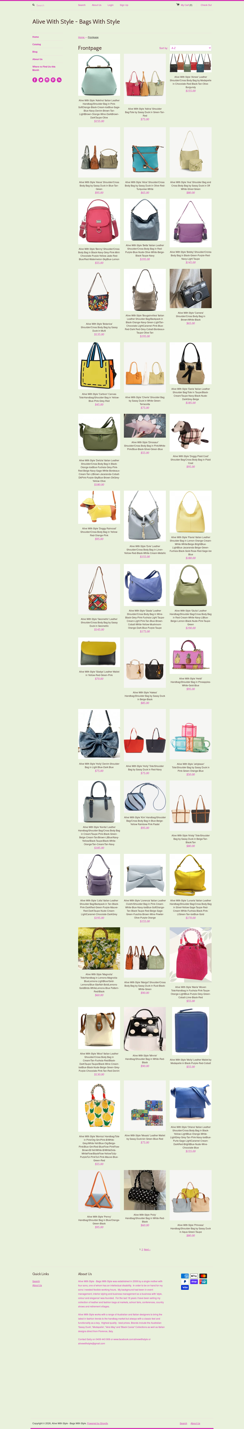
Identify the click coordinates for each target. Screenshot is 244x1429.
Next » (147, 1249)
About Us (96, 4)
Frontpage (93, 37)
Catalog (36, 44)
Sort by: (163, 48)
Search (82, 4)
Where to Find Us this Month (43, 68)
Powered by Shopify (97, 1423)
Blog (34, 51)
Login (111, 4)
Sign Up (124, 4)
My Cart (186, 4)
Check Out (206, 4)
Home (35, 37)
